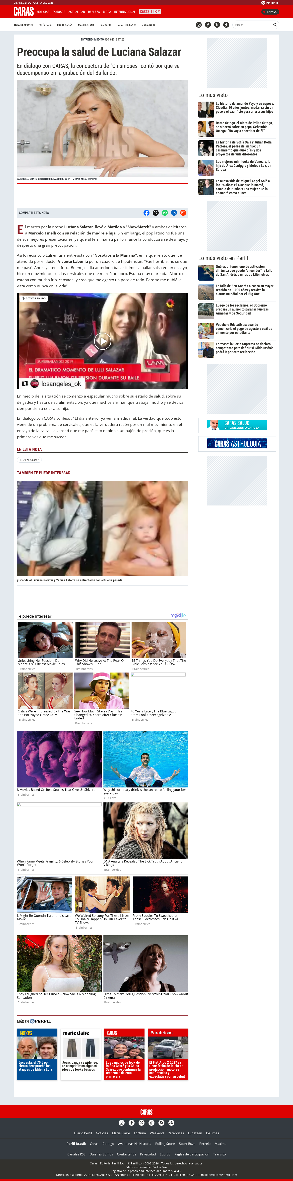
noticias (37, 1034)
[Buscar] (275, 25)
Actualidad (76, 12)
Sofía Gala (45, 25)
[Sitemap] (171, 1123)
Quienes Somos (101, 1154)
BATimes (212, 1133)
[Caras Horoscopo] (237, 447)
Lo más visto (213, 95)
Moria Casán (65, 25)
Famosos (58, 12)
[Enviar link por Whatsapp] (165, 213)
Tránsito (219, 1154)
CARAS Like (150, 11)
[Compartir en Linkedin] (174, 213)
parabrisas (168, 1034)
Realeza (94, 12)
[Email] (183, 213)
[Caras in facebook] (208, 25)
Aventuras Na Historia (134, 1143)
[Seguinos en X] (217, 25)
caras (124, 1034)
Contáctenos (126, 1154)
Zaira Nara (148, 25)
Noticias (43, 12)
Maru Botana (86, 25)
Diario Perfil (83, 1133)
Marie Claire (121, 1133)
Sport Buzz (187, 1143)
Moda (107, 12)
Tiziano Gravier (23, 25)
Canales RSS (76, 1154)
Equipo (165, 1154)
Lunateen (195, 1133)
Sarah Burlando (127, 25)
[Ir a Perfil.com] (270, 3)
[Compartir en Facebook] (146, 213)
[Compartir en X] (156, 213)
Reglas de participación (191, 1154)
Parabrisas (176, 1133)
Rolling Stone (165, 1143)
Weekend (157, 1133)
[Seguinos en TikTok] (226, 25)
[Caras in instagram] (199, 25)
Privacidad (148, 1154)
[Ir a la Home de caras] (24, 14)
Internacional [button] (125, 12)
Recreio (205, 1143)
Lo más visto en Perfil (223, 258)
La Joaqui (105, 25)
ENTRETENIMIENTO (92, 39)
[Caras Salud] (237, 428)
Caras (94, 1143)
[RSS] (161, 1123)
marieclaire (81, 1034)
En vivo (272, 12)
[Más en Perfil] (40, 1022)
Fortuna (140, 1133)
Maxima (220, 1143)
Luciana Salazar (29, 460)
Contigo (108, 1143)
